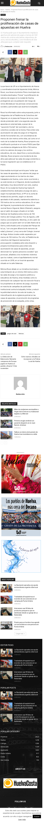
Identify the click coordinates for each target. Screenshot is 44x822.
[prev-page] (2, 442)
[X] (15, 52)
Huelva (7, 10)
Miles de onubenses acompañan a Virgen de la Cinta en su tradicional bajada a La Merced (26, 411)
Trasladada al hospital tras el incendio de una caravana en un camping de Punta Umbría (25, 599)
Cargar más (19, 634)
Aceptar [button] (37, 816)
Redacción (8, 46)
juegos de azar (11, 333)
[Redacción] (2, 46)
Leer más (22, 819)
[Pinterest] (20, 52)
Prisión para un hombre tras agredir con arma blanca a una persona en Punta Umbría (26, 624)
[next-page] (5, 442)
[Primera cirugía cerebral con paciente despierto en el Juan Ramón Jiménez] (6, 424)
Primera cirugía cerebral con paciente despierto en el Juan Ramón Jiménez (24, 423)
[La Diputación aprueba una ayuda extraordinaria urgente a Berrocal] (6, 588)
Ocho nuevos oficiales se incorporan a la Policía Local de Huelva (30, 359)
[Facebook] (10, 52)
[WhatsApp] (25, 52)
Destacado (4, 415)
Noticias (21, 333)
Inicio (2, 10)
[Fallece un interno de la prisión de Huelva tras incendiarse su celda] (6, 435)
